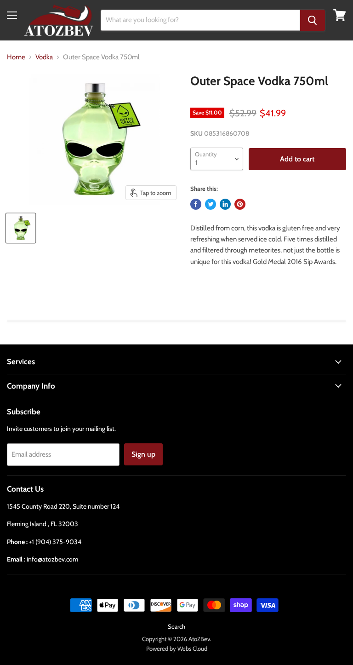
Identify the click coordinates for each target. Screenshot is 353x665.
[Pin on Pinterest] (239, 204)
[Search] (312, 20)
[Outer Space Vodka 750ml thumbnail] (20, 228)
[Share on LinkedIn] (225, 204)
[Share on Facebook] (195, 204)
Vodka (44, 57)
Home (16, 57)
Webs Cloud (192, 648)
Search (176, 626)
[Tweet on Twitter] (210, 204)
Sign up (143, 454)
